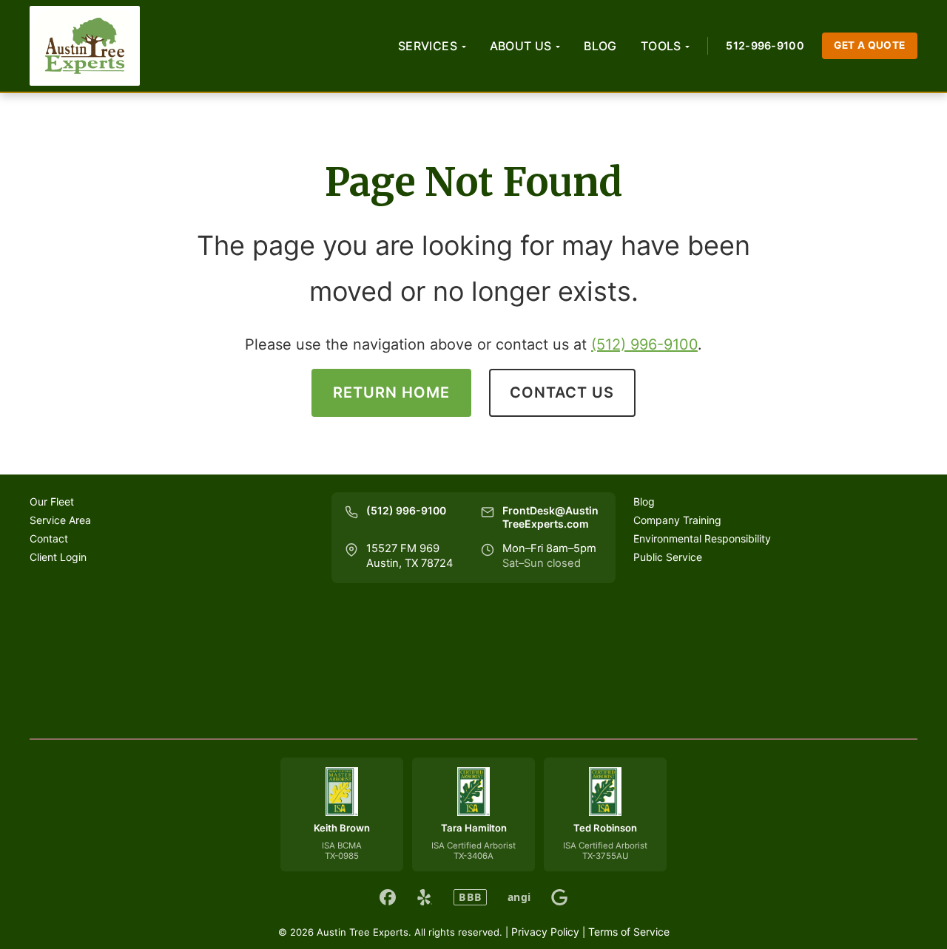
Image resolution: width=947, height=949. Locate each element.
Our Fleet (52, 501)
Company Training (677, 520)
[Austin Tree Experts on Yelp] (425, 897)
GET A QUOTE (870, 45)
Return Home (391, 392)
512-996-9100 (764, 45)
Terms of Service (629, 931)
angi (519, 897)
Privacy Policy (545, 931)
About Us (521, 45)
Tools (661, 45)
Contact (49, 538)
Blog (600, 45)
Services (427, 45)
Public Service (667, 557)
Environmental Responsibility (702, 538)
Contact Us (562, 392)
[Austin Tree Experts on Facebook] (388, 897)
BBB (470, 897)
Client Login (58, 557)
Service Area (60, 520)
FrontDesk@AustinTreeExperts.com (550, 517)
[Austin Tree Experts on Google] (559, 897)
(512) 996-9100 (644, 344)
